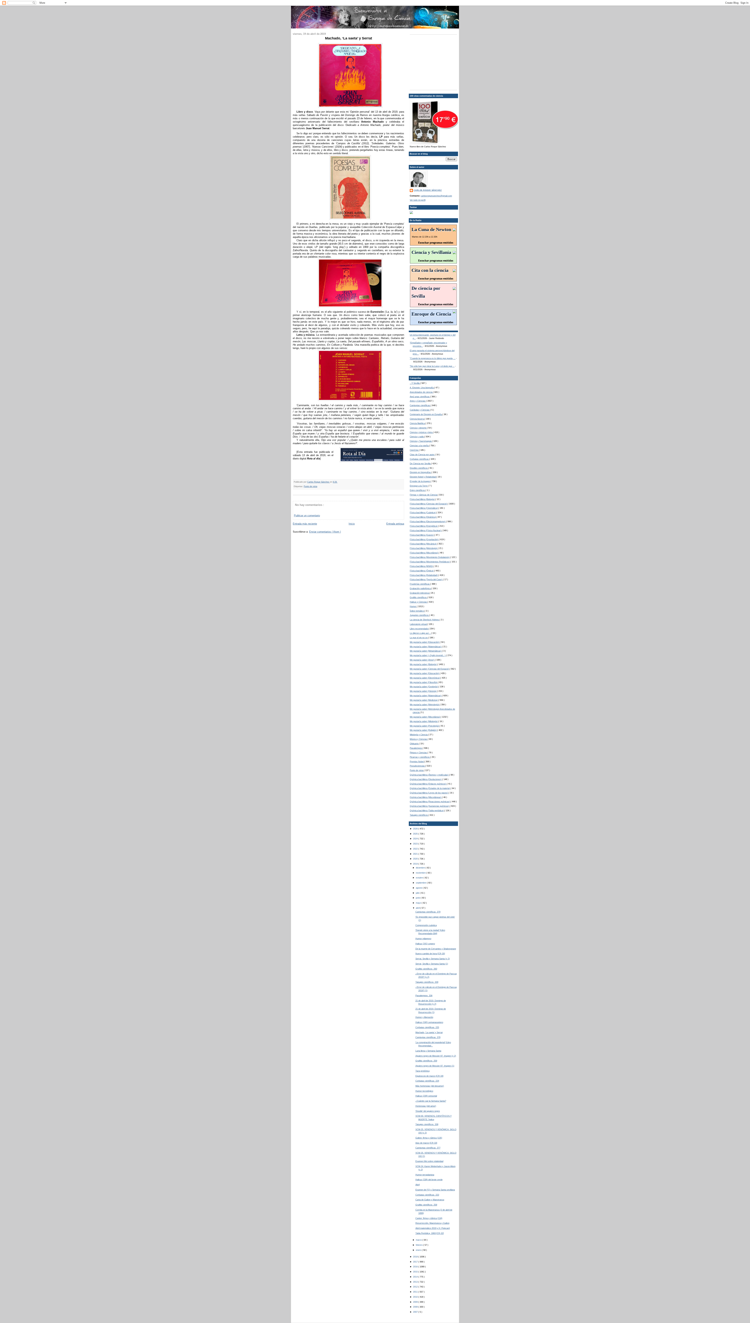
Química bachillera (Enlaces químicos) (428, 784)
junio (418, 898)
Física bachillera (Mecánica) (423, 544)
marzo (419, 1240)
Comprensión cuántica (426, 925)
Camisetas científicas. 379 (427, 912)
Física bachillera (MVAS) (422, 566)
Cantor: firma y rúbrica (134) (428, 1218)
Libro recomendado (419, 628)
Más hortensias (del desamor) (429, 1086)
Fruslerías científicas (420, 584)
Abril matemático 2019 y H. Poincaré (432, 1228)
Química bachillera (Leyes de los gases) (429, 793)
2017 (415, 1262)
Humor (413, 606)
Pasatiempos (416, 748)
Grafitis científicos (418, 597)
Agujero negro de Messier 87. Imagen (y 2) (435, 1056)
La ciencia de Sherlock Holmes (425, 619)
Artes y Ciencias (418, 401)
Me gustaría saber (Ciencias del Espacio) (430, 669)
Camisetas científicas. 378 (427, 1037)
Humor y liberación (424, 1017)
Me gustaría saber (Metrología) (425, 704)
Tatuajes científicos (419, 815)
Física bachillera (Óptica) (422, 570)
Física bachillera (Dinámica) (423, 517)
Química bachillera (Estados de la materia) (430, 788)
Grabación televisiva (420, 593)
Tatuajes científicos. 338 (426, 1124)
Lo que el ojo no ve (419, 637)
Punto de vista (310, 486)
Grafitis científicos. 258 (426, 1205)
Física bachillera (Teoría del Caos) (426, 579)
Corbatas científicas (419, 459)
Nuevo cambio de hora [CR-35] (430, 953)
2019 (415, 864)
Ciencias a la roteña (419, 445)
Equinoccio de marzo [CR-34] (429, 1076)
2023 (415, 844)
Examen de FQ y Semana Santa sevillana (435, 1190)
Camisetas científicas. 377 (427, 1148)
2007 (415, 1312)
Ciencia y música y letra (421, 432)
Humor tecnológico (424, 1091)
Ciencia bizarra (417, 419)
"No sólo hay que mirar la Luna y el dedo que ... (432, 366)
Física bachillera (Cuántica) (423, 512)
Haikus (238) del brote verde (429, 1179)
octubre (420, 877)
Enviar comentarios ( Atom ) (325, 531)
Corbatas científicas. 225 (427, 1027)
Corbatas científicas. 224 (427, 1081)
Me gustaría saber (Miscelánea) (425, 717)
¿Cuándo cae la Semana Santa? (430, 1101)
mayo (419, 903)
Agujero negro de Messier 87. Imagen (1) (434, 1066)
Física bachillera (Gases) (422, 535)
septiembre (421, 883)
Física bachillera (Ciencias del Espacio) (429, 504)
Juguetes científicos (419, 615)
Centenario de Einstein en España (426, 414)
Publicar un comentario (307, 515)
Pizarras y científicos (420, 757)
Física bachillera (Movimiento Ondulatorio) (430, 557)
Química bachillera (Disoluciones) (426, 779)
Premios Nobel (417, 761)
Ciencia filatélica (417, 423)
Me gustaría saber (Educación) (425, 642)
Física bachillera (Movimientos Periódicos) (430, 562)
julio (418, 893)
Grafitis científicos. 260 (426, 969)
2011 (415, 1292)
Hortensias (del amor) (425, 1106)
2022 (415, 849)
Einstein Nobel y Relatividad (423, 477)
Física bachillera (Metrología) (424, 548)
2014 (415, 1277)
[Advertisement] (434, 61)
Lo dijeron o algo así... (420, 633)
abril (418, 908)
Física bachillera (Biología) (422, 499)
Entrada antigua (395, 523)
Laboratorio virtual (418, 624)
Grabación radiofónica (420, 588)
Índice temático (417, 611)
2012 (415, 1287)
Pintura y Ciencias (419, 752)
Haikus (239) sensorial (426, 1096)
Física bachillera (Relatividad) (424, 575)
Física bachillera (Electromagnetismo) (428, 521)
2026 (415, 828)
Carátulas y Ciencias (420, 410)
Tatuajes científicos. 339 (426, 982)
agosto (419, 888)
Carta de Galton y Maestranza (429, 1199)
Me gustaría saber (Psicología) (425, 726)
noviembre (421, 873)
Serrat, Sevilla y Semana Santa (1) (431, 964)
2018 (415, 1256)
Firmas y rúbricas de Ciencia (424, 495)
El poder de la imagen (420, 481)
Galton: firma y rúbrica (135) (428, 1138)
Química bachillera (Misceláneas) (426, 797)
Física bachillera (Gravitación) (424, 539)
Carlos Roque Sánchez (318, 482)
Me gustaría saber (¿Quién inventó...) (428, 655)
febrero (419, 1245)
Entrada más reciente (305, 523)
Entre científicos (418, 490)
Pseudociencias (417, 766)
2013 (415, 1282)
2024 (415, 838)
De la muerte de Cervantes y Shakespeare (435, 949)
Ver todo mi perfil (417, 200)
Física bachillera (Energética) (424, 526)
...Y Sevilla (415, 383)
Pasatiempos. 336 (423, 995)
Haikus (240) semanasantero (429, 1022)
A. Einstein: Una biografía (422, 387)
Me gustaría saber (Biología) (423, 664)
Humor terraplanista (424, 1175)
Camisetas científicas (420, 405)
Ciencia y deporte (418, 428)
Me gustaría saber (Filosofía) (424, 682)
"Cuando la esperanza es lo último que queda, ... (432, 358)
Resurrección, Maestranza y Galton (432, 1223)
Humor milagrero (423, 938)
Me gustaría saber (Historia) (423, 691)
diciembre (421, 868)
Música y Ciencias (419, 739)
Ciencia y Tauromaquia (421, 441)
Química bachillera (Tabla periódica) (427, 810)
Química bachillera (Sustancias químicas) (430, 806)
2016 (415, 1266)
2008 (415, 1307)
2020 (415, 859)
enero (419, 1250)
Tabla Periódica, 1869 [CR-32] (429, 1233)
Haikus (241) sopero (425, 943)
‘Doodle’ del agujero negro (427, 1111)
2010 (415, 1297)
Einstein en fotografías (420, 472)
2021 (415, 854)
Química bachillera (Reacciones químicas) (430, 801)
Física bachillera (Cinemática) (424, 508)
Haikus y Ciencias (419, 602)
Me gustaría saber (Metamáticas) (426, 651)
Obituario (414, 743)
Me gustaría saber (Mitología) (424, 721)
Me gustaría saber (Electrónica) (425, 678)
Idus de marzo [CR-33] (426, 1143)
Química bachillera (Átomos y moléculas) (429, 775)
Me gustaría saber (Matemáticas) (426, 646)
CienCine (414, 450)
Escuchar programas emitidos (435, 242)
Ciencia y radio (417, 436)
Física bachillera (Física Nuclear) (426, 530)
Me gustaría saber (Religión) (423, 730)
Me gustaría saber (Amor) (422, 660)
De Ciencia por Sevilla (420, 463)
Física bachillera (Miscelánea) (424, 553)
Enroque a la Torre (419, 486)
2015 (415, 1272)
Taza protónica (422, 1071)
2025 (415, 834)
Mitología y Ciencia (419, 734)
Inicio (352, 523)
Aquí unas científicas (420, 396)
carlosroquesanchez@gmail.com (436, 196)
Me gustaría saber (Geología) (424, 686)
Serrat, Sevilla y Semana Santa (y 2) (432, 958)
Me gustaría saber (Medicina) (424, 700)
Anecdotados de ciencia (421, 392)
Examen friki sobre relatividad (429, 1161)
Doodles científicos (419, 468)
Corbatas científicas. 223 (427, 1195)
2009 (415, 1302)
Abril (417, 1184)
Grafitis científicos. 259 (426, 1061)
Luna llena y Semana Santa (428, 1051)
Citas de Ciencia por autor (422, 454)
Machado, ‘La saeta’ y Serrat (429, 1032)
